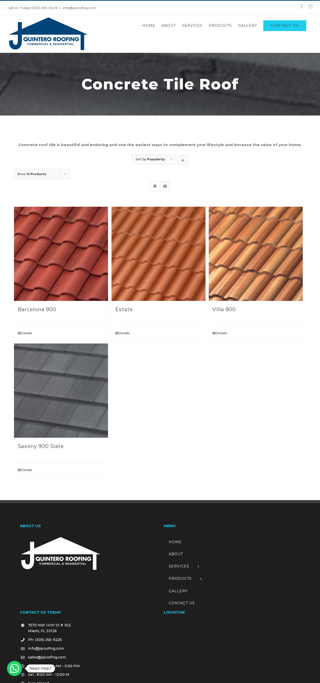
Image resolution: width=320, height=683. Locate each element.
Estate (124, 309)
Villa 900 (224, 309)
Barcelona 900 (37, 309)
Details (26, 333)
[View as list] (165, 186)
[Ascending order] (183, 160)
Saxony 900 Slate (41, 446)
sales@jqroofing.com (47, 657)
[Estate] (159, 254)
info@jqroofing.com (79, 8)
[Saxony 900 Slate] (61, 391)
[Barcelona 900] (61, 254)
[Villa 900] (256, 254)
